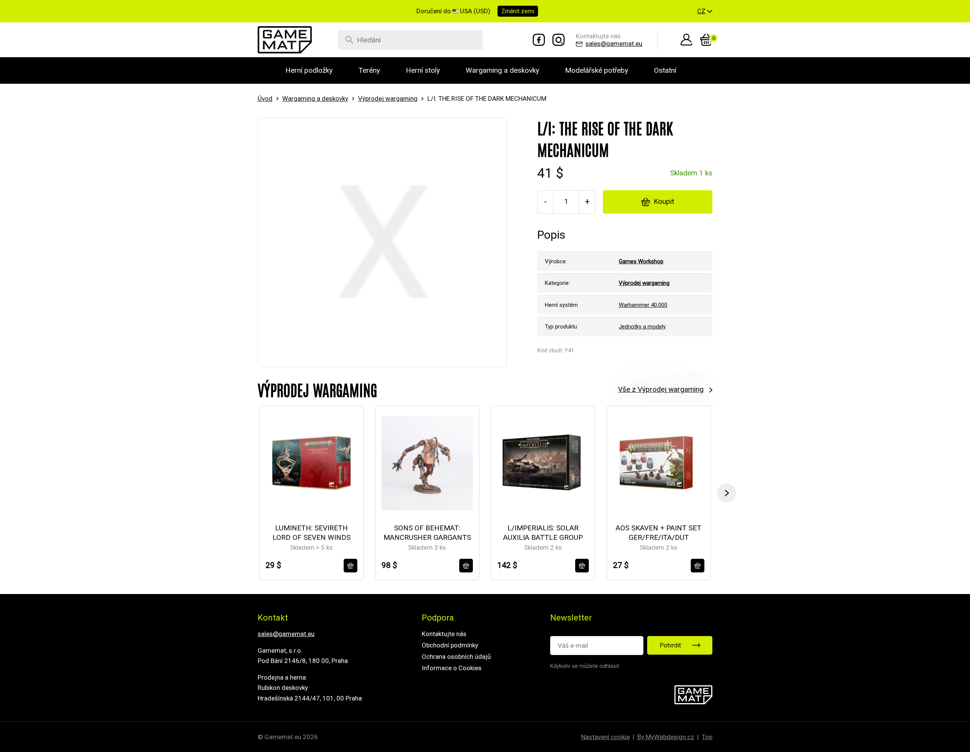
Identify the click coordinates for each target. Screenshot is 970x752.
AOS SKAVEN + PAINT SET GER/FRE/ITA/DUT (658, 533)
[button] (704, 11)
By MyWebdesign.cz (665, 737)
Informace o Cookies (452, 668)
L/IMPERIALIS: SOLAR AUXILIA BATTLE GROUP (543, 533)
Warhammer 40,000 (643, 305)
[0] (706, 40)
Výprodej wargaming (388, 98)
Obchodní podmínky (450, 645)
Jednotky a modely (642, 326)
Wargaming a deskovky (315, 98)
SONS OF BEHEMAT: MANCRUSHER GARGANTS (427, 533)
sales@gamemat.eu (286, 634)
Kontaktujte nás (444, 634)
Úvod (265, 98)
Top (707, 737)
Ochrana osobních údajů (456, 656)
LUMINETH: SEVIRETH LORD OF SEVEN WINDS (311, 533)
